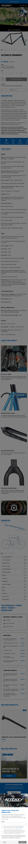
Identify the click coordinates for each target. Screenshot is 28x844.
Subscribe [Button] (22, 842)
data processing (18, 827)
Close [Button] (4, 842)
